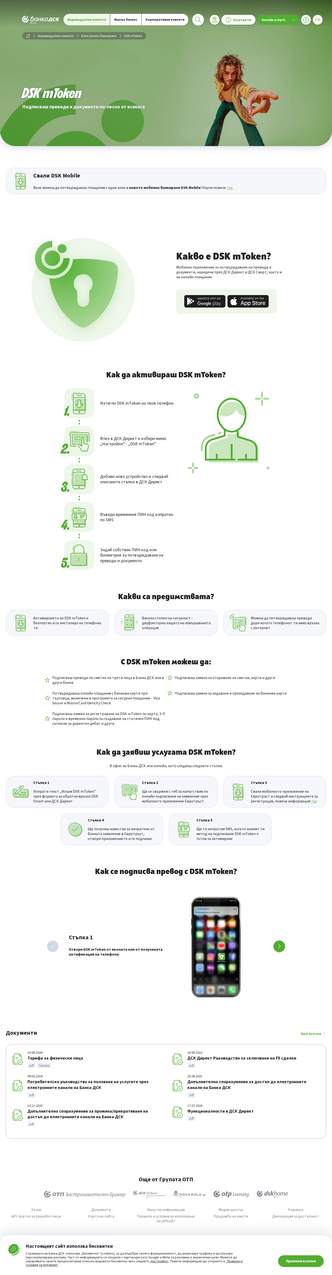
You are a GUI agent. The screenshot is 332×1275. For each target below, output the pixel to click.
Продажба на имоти (230, 1216)
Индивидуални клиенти (86, 19)
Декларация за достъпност (295, 1216)
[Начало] (28, 36)
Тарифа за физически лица (55, 1058)
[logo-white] (41, 20)
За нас (36, 1209)
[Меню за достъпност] (306, 20)
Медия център (230, 1209)
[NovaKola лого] (189, 1194)
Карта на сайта (101, 1216)
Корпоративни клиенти (165, 19)
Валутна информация (166, 1209)
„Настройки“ (159, 1261)
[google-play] (205, 301)
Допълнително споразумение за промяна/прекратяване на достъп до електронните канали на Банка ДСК (87, 1114)
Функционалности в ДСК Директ (220, 1111)
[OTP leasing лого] (231, 1194)
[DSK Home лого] (272, 1194)
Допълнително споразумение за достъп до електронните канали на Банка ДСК (246, 1084)
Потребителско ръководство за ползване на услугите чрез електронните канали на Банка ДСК (88, 1084)
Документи (101, 1209)
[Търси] (198, 20)
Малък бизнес (125, 19)
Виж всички (311, 1033)
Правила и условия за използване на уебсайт (166, 1218)
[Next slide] (279, 946)
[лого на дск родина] (149, 1194)
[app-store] (248, 301)
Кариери (295, 1209)
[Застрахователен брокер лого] (84, 1194)
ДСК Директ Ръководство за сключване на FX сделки (241, 1058)
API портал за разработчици (36, 1216)
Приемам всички (301, 1260)
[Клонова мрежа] (214, 20)
